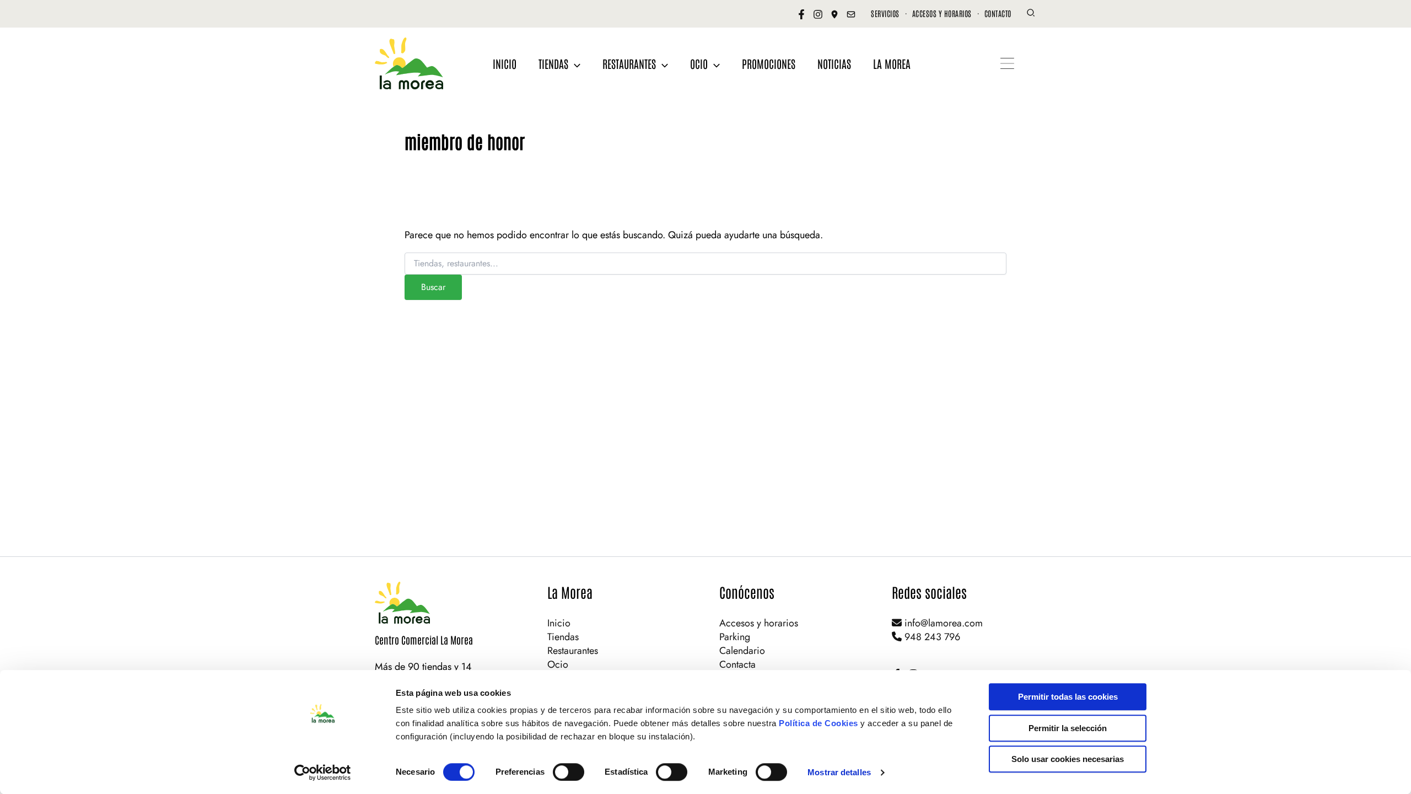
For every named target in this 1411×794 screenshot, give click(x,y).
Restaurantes (572, 650)
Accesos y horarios (758, 623)
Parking (734, 637)
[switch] (568, 772)
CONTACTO (997, 13)
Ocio (557, 664)
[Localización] (834, 14)
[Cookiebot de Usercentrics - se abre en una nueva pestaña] (322, 772)
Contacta (737, 664)
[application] (574, 63)
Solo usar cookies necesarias (1067, 759)
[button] (1031, 14)
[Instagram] (818, 14)
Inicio (558, 623)
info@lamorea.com (942, 623)
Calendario (742, 650)
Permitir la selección (1067, 728)
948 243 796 (931, 637)
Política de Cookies (818, 723)
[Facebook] (801, 14)
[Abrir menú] (1007, 63)
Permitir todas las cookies (1068, 696)
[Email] (851, 14)
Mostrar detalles (839, 772)
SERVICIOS (885, 13)
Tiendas (563, 637)
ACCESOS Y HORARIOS (942, 13)
